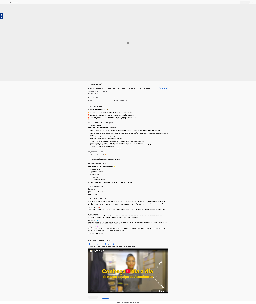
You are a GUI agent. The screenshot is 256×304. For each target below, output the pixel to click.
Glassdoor (116, 244)
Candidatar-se (244, 2)
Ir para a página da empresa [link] (11, 2)
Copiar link (164, 88)
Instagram (108, 244)
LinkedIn (100, 244)
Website (92, 244)
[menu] (252, 2)
